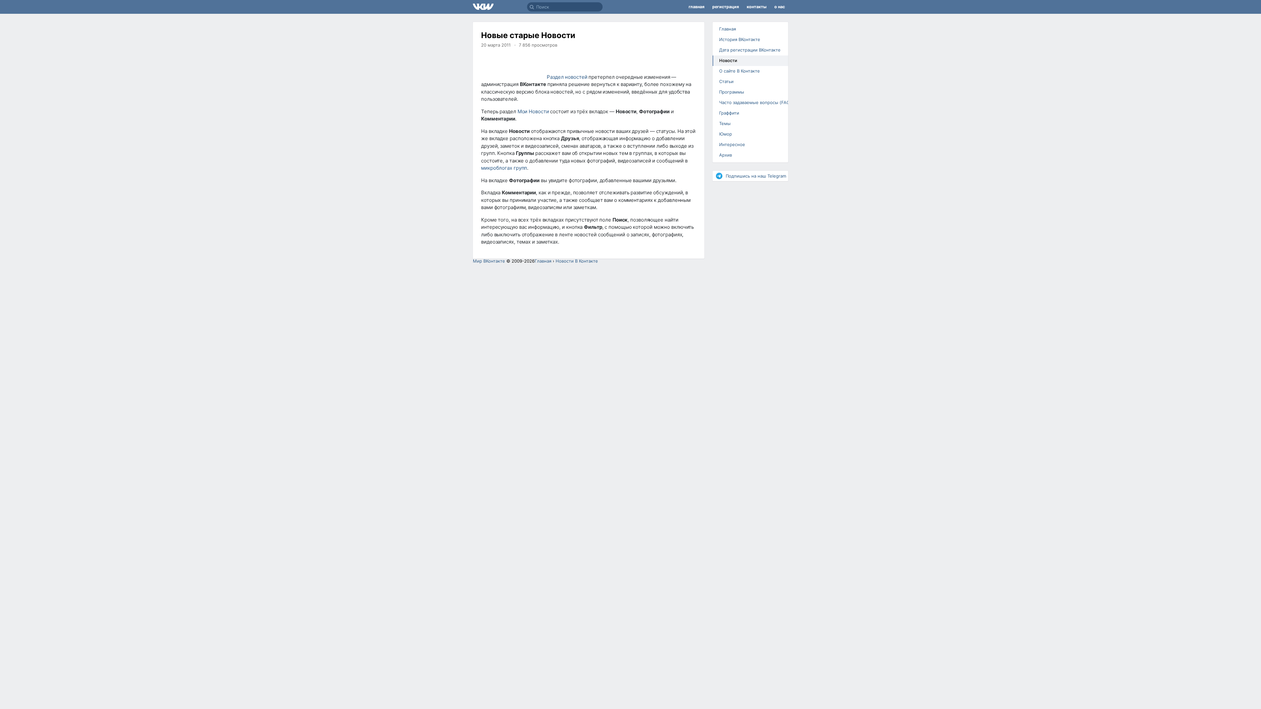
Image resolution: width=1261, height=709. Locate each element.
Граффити (729, 113)
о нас (779, 6)
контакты (756, 6)
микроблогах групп (504, 168)
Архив (725, 155)
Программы (731, 92)
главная (696, 6)
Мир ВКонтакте (489, 261)
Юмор (725, 134)
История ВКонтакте (739, 39)
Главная (727, 29)
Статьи (726, 81)
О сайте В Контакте (739, 71)
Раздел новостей (567, 77)
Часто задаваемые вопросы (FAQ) (752, 102)
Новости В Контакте (577, 261)
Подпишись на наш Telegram (756, 176)
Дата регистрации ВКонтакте (750, 50)
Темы (725, 123)
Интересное (732, 144)
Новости (728, 60)
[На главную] (500, 7)
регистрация (725, 6)
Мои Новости (533, 111)
